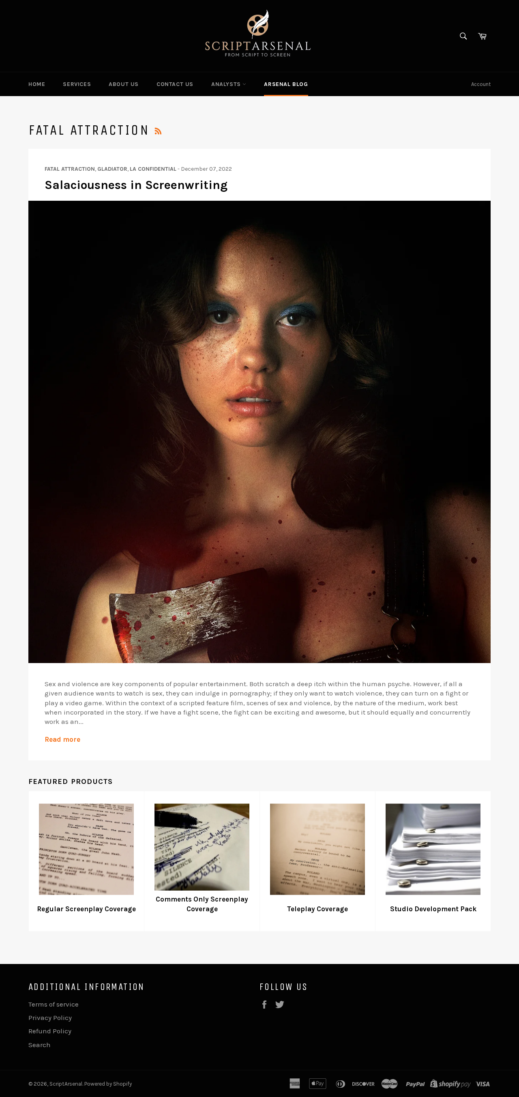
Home (36, 84)
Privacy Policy (50, 1017)
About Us (124, 84)
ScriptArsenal (65, 1084)
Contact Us (175, 84)
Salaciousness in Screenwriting (136, 185)
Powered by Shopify (108, 1084)
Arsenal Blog (286, 84)
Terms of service (53, 1004)
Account (481, 84)
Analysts (226, 84)
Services (77, 84)
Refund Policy (49, 1031)
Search (39, 1045)
